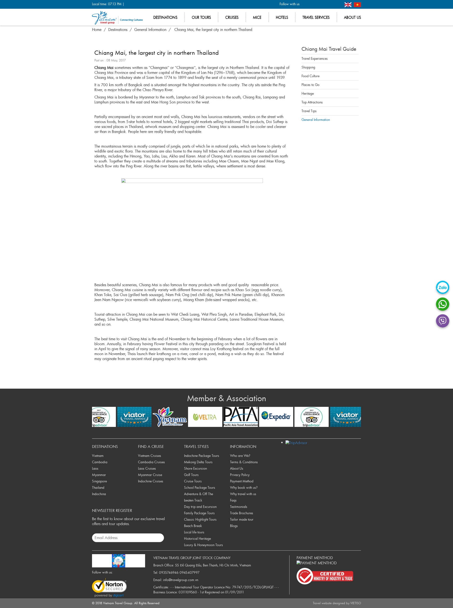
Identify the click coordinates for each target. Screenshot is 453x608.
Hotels (282, 17)
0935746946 (169, 572)
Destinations (165, 17)
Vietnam (98, 455)
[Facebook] (305, 4)
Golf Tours (191, 474)
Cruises (232, 17)
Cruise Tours (193, 481)
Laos (95, 468)
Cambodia (99, 462)
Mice (257, 17)
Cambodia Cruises (151, 462)
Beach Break (193, 525)
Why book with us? (244, 487)
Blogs (234, 525)
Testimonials (238, 506)
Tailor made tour (241, 519)
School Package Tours (199, 487)
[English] (348, 4)
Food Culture (310, 76)
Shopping (308, 67)
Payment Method (241, 481)
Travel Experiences (315, 58)
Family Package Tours (199, 513)
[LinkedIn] (329, 4)
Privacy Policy (240, 474)
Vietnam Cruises (149, 455)
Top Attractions (312, 102)
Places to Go (310, 84)
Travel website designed (329, 603)
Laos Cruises (147, 468)
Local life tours (194, 532)
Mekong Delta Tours (198, 462)
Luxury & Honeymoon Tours (203, 545)
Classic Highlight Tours (200, 519)
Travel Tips (309, 111)
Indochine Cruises (150, 481)
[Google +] (321, 4)
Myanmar (99, 474)
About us (352, 17)
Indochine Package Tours (201, 455)
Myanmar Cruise (150, 474)
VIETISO (355, 603)
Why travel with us (243, 494)
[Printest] (337, 4)
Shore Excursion (195, 468)
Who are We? (240, 455)
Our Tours (201, 17)
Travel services (316, 17)
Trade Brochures (241, 513)
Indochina (99, 494)
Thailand (98, 487)
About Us (236, 468)
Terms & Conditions (244, 462)
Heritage (308, 93)
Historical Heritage (197, 538)
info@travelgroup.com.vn (180, 580)
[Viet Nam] (357, 4)
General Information (316, 119)
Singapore (99, 481)
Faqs (233, 500)
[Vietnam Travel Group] (117, 17)
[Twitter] (313, 4)
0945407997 (190, 572)
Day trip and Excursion (200, 506)
